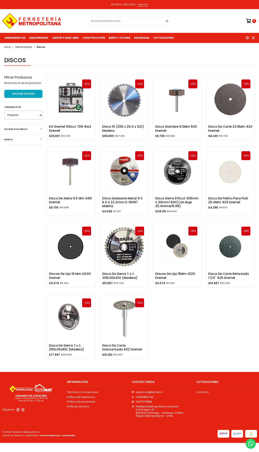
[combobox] (129, 21)
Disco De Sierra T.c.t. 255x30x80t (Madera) (66, 347)
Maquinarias (38, 38)
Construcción (94, 38)
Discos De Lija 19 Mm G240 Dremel (70, 276)
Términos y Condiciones (82, 392)
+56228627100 (145, 397)
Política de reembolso (81, 397)
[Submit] (167, 21)
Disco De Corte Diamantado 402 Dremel (122, 347)
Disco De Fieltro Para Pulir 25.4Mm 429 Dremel (228, 200)
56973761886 (144, 401)
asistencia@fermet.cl (149, 392)
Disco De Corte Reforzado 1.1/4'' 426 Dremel (228, 276)
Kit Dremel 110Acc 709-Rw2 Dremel (70, 128)
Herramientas (15, 38)
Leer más (143, 4)
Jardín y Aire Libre (65, 38)
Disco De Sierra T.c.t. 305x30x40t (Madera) (120, 276)
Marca (8, 139)
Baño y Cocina (119, 38)
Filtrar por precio (16, 129)
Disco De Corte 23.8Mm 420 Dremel (230, 128)
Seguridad (142, 38)
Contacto (202, 392)
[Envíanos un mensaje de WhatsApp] (251, 444)
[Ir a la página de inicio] (31, 21)
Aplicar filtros (23, 93)
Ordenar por (12, 107)
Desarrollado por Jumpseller (57, 435)
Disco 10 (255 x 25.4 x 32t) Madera (123, 128)
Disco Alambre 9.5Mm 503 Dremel (176, 128)
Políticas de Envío (78, 406)
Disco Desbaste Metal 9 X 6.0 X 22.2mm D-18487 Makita (122, 202)
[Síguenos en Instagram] (247, 38)
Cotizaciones (163, 38)
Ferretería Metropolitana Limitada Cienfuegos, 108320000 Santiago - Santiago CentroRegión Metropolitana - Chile (159, 411)
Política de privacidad (81, 401)
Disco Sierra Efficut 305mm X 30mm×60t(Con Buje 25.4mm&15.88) (177, 202)
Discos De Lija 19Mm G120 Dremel (175, 276)
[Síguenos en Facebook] (253, 38)
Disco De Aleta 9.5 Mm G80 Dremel (70, 200)
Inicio (7, 47)
